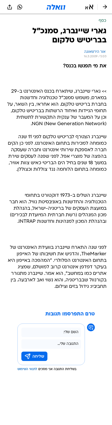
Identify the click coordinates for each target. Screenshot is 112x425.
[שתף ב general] (10, 7)
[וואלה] (56, 7)
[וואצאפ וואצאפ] (19, 7)
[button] (89, 7)
